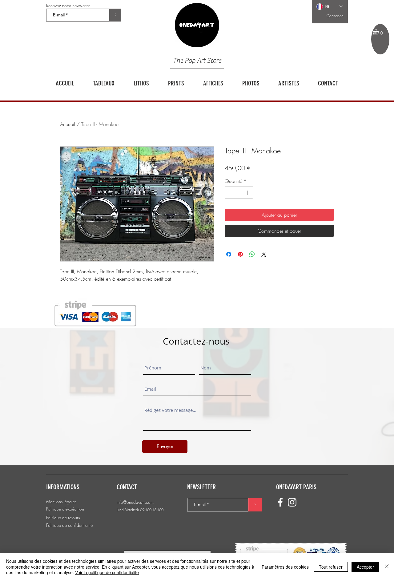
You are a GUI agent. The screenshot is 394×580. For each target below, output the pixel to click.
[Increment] (247, 193)
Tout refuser (331, 567)
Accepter (365, 567)
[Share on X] (263, 254)
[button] (379, 32)
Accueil (67, 124)
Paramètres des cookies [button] (285, 567)
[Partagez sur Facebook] (228, 254)
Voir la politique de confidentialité (107, 572)
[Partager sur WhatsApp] (252, 254)
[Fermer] (386, 566)
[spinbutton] (238, 193)
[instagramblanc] (292, 502)
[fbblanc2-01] (280, 502)
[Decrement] (230, 193)
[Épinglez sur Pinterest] (240, 254)
